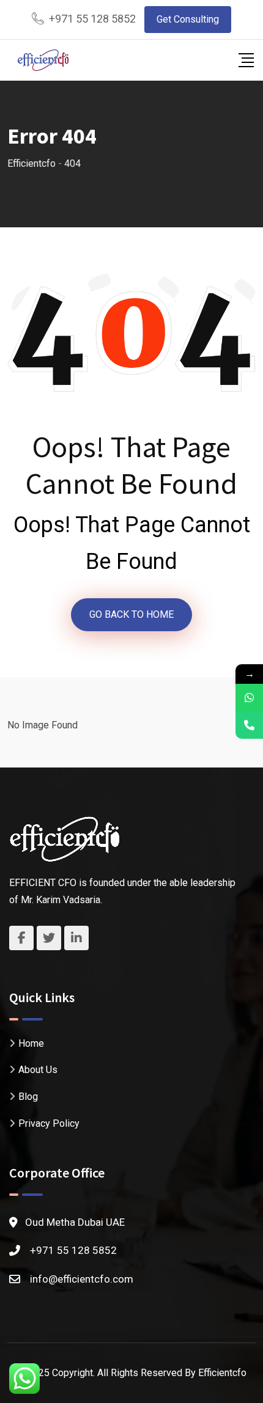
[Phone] (249, 725)
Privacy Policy (49, 1123)
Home (31, 1043)
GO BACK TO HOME (131, 614)
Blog (28, 1096)
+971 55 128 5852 (92, 18)
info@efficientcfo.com (81, 1279)
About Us (37, 1069)
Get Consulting (188, 19)
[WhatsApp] (249, 697)
